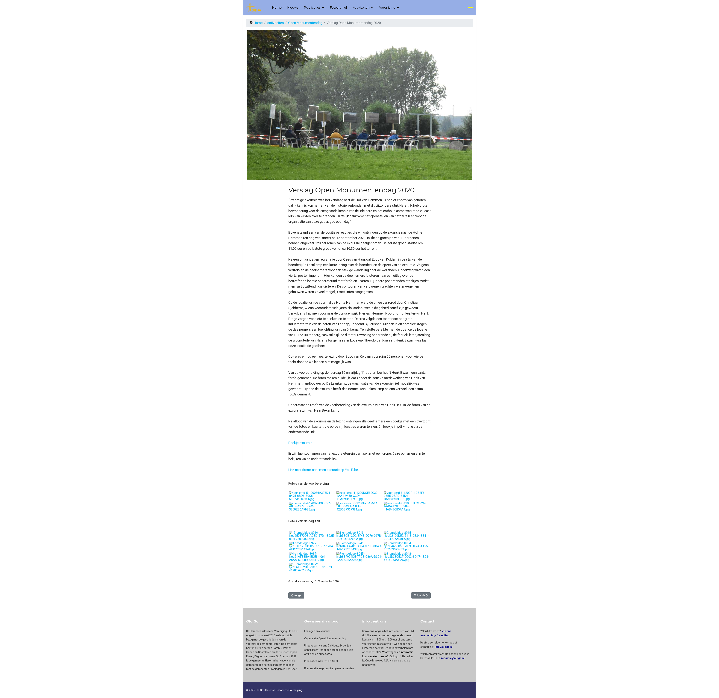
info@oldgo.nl (444, 646)
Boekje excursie (300, 443)
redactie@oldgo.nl (453, 658)
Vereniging (387, 7)
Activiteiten (361, 7)
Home (277, 7)
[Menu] (470, 7)
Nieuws (292, 7)
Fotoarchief (338, 7)
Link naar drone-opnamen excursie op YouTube (323, 470)
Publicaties (312, 7)
